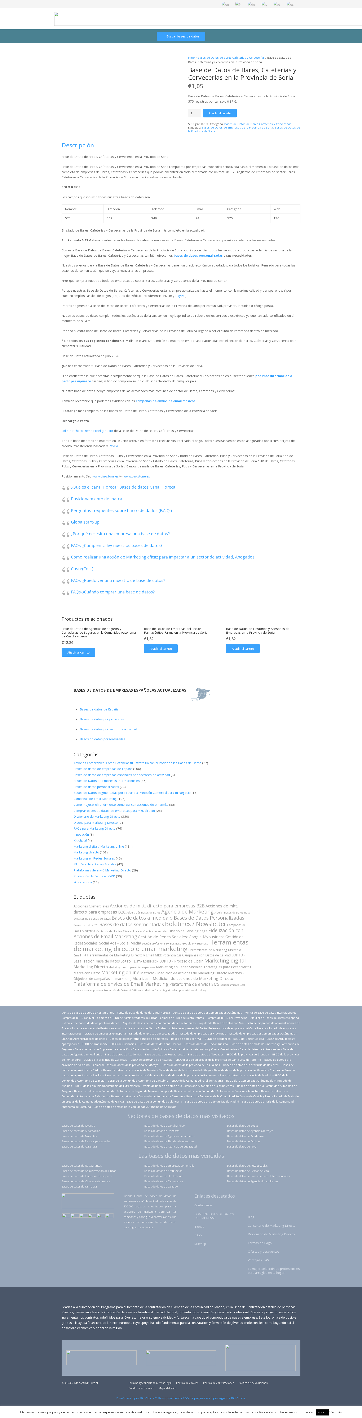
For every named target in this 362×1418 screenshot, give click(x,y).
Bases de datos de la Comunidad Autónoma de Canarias (147, 1096)
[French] (238, 4)
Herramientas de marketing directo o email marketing (161, 945)
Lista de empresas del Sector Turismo (144, 1028)
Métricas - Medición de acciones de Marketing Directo (183, 972)
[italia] (109, 1216)
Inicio (191, 57)
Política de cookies (187, 1383)
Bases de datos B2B (86, 925)
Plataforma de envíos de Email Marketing (121, 984)
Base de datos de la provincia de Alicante (240, 1070)
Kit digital (80, 840)
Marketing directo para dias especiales (132, 967)
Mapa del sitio (167, 1388)
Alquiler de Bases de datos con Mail (221, 1023)
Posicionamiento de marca (96, 499)
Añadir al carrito (220, 113)
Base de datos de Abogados (206, 1054)
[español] (66, 1216)
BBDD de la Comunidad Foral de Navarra (198, 1080)
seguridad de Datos (150, 990)
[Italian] (264, 4)
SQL (205, 990)
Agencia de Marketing (187, 911)
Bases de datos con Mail (186, 1039)
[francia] (92, 1216)
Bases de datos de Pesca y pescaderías (86, 1141)
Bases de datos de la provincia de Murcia (129, 1070)
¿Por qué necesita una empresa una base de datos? (120, 534)
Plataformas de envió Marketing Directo (102, 870)
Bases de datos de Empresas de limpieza (87, 1176)
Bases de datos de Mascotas (79, 1136)
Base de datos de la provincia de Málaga (185, 1070)
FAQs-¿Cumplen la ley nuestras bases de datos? (116, 545)
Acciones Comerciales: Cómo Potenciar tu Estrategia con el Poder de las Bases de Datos (137, 763)
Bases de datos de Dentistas (161, 1131)
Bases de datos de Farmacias (79, 1186)
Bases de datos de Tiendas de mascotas (169, 1141)
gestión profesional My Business (161, 943)
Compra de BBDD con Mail (78, 1018)
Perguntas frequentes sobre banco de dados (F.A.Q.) (121, 510)
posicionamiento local (232, 984)
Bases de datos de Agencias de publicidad (170, 1146)
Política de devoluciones (253, 1383)
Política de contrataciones (218, 1383)
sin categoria (83, 882)
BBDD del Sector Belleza (248, 1039)
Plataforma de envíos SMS (194, 984)
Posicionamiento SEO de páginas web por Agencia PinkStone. (202, 1398)
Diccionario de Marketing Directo (97, 816)
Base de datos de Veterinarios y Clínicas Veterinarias (203, 1049)
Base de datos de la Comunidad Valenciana (154, 1101)
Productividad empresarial (88, 990)
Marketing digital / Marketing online (99, 846)
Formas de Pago (260, 1243)
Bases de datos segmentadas (131, 924)
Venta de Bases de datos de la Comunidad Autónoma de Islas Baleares (188, 1086)
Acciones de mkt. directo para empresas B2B (157, 906)
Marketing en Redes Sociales (94, 858)
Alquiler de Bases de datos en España (275, 1018)
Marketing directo (86, 852)
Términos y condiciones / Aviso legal (150, 1383)
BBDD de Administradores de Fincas (84, 1039)
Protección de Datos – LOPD (94, 876)
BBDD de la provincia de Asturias (152, 1060)
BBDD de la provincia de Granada (248, 1054)
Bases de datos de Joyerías (78, 1125)
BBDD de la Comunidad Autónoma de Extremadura (107, 1086)
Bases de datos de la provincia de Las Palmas (191, 1065)
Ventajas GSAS (258, 1260)
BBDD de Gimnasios (123, 1044)
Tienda (199, 1226)
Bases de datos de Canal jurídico (164, 1125)
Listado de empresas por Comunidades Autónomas (262, 1033)
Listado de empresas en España (106, 1033)
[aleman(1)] (101, 1216)
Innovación (81, 834)
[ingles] (75, 1216)
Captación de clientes (109, 931)
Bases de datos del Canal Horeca (160, 1044)
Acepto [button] (322, 1412)
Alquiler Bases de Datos (229, 912)
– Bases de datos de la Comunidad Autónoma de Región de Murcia (114, 1091)
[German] (251, 4)
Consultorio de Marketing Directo (272, 1225)
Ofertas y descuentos (263, 1251)
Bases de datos (101, 918)
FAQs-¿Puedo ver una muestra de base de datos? (118, 580)
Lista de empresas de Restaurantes (95, 1028)
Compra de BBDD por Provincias (227, 1018)
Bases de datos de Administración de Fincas (89, 1171)
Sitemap (200, 1244)
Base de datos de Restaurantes (165, 1054)
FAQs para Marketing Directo (94, 828)
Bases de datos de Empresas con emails (169, 1165)
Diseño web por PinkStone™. (136, 1398)
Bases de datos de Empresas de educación (102, 1049)
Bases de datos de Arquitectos (163, 1171)
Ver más (336, 1412)
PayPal (180, 295)
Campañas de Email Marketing (95, 798)
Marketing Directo (91, 966)
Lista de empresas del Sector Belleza (194, 1028)
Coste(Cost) (82, 568)
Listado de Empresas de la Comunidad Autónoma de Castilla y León (229, 1096)
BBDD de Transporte (95, 1044)
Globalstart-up (85, 522)
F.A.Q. (198, 1235)
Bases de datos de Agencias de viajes (250, 1131)
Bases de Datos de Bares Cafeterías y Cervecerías (231, 57)
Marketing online (120, 972)
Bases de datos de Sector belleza (248, 1171)
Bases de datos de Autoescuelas (247, 1165)
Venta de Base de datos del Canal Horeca (143, 1012)
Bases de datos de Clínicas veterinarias (86, 1181)
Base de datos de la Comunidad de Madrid (212, 1101)
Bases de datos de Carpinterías (163, 1181)
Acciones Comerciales (91, 906)
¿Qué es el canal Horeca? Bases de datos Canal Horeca (123, 487)
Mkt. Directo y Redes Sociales (95, 864)
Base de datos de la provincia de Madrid (246, 1075)
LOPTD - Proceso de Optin (181, 961)
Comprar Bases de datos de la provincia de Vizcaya (126, 1065)
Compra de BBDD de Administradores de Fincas (127, 1018)
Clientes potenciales (155, 931)
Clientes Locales (132, 931)
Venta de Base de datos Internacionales (271, 1012)
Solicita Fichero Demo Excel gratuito (88, 430)
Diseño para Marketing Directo (96, 822)
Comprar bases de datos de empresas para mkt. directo (114, 810)
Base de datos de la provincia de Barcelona (188, 1075)
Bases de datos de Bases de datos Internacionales (258, 1176)
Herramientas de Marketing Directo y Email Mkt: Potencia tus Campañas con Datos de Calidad (159, 955)
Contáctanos (203, 1205)
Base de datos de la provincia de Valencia (131, 1075)
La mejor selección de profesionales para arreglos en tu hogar (274, 1270)
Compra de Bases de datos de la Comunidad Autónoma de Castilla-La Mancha (209, 1091)
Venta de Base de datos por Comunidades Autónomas (208, 1012)
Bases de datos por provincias (102, 719)
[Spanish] (290, 4)
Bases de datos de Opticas (243, 1141)
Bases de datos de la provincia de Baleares (251, 1065)
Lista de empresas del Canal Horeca (243, 1028)
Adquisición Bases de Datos (143, 912)
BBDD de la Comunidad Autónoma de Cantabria (138, 1080)
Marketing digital (225, 960)
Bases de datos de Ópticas (150, 1049)
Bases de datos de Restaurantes (82, 1165)
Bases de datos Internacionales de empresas (139, 1039)
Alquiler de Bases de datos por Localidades (92, 1023)
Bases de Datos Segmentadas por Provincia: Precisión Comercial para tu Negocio (132, 792)
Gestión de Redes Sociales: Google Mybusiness (181, 936)
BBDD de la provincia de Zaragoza (106, 1060)
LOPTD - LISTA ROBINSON (140, 961)
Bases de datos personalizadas (102, 739)
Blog (251, 1217)
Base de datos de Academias (123, 1054)
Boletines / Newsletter (195, 924)
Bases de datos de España (99, 709)
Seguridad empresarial (176, 990)
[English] (225, 4)
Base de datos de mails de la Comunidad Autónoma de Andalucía (135, 1107)
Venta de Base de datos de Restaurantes (88, 1012)
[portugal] (83, 1216)
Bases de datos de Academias (245, 1136)
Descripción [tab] (78, 145)
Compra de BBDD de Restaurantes (182, 1018)
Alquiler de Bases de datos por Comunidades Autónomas (159, 1023)
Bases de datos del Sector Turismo (206, 1044)
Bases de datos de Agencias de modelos (169, 1136)
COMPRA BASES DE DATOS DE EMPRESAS (214, 1216)
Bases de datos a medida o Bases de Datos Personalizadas (178, 917)
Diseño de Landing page (187, 930)
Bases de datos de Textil (242, 1146)
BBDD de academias (218, 1039)
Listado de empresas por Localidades (153, 1033)
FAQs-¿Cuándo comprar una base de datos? (113, 592)
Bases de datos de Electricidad (163, 1176)
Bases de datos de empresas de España (103, 769)
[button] (78, 652)
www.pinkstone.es (105, 476)
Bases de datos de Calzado (161, 1186)
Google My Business (195, 943)
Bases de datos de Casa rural (79, 1146)
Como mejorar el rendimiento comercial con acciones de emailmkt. (121, 804)
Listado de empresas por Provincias (203, 1033)
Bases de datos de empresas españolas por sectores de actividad (122, 775)
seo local (196, 990)
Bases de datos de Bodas (242, 1125)
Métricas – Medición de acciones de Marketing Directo (182, 978)
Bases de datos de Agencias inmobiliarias (252, 1181)
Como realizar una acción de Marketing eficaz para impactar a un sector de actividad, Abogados (163, 557)
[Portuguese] (277, 4)
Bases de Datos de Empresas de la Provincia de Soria (237, 127)
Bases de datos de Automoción (81, 1131)
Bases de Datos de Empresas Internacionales (107, 780)
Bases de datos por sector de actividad (108, 729)
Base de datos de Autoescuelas (260, 1049)
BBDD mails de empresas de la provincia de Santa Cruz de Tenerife (218, 1060)
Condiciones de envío (141, 1388)
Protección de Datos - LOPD (120, 990)
